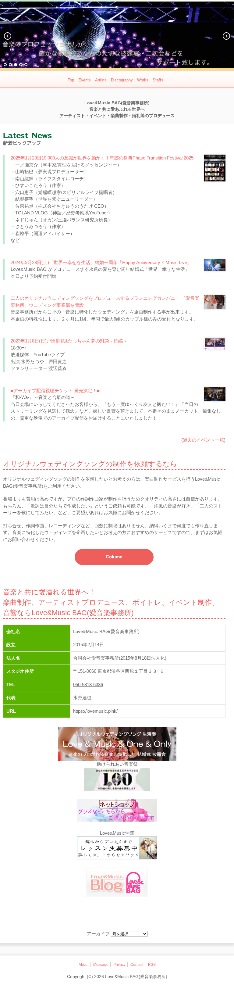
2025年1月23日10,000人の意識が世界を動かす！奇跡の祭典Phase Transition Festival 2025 (102, 157)
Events (84, 80)
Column (114, 556)
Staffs (158, 80)
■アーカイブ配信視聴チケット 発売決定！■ (55, 390)
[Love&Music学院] (117, 849)
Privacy (119, 964)
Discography (122, 80)
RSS (152, 964)
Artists (101, 80)
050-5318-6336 (88, 684)
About (83, 964)
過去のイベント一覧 (203, 440)
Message (100, 964)
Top (71, 80)
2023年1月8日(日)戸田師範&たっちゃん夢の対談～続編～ (69, 340)
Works (142, 80)
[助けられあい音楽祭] (117, 780)
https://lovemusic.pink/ (95, 711)
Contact (136, 964)
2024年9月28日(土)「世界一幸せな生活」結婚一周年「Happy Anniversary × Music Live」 (101, 262)
